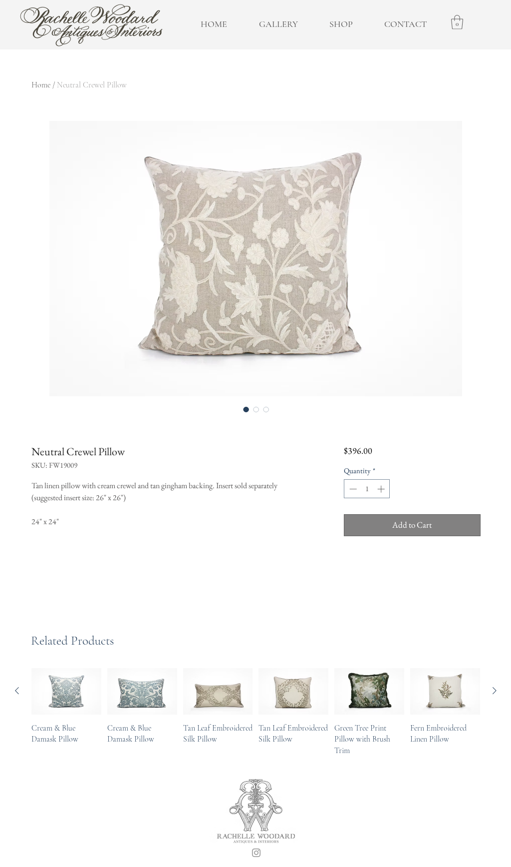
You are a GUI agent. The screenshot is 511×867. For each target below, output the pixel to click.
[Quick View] (66, 691)
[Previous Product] (17, 691)
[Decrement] (352, 489)
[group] (256, 712)
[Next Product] (495, 691)
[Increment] (382, 489)
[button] (457, 22)
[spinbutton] (367, 489)
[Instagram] (256, 853)
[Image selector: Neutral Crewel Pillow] (246, 409)
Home (40, 85)
